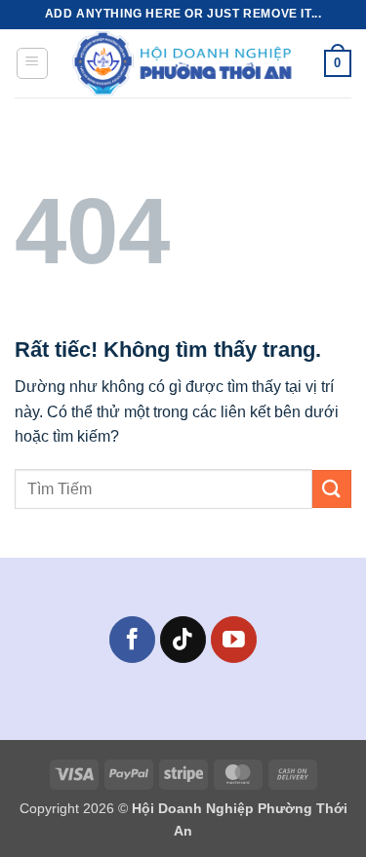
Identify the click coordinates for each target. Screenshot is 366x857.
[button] (32, 63)
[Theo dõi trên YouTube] (234, 639)
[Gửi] (331, 489)
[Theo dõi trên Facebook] (132, 639)
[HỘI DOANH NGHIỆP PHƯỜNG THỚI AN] (184, 63)
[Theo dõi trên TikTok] (183, 639)
